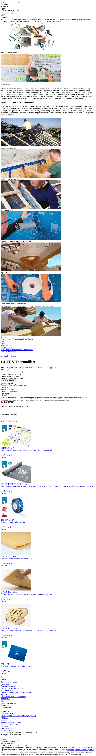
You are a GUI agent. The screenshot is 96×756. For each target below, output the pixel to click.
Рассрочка (5, 726)
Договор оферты (7, 714)
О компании (18, 339)
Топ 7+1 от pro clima (9, 19)
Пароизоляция (23, 19)
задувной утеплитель (9, 356)
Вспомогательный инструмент (40, 22)
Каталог (4, 705)
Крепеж (24, 22)
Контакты (31, 339)
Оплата (12, 385)
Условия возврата (22, 385)
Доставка (4, 385)
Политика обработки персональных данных (18, 716)
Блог (25, 339)
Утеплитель (57, 22)
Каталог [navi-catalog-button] (4, 17)
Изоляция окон (74, 19)
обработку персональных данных (80, 750)
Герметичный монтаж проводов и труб (16, 692)
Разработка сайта (8, 743)
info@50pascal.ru (7, 348)
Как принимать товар (9, 724)
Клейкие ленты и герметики (56, 19)
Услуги (4, 339)
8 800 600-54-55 (7, 728)
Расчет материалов (8, 703)
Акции (10, 339)
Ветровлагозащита (37, 19)
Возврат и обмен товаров (11, 722)
